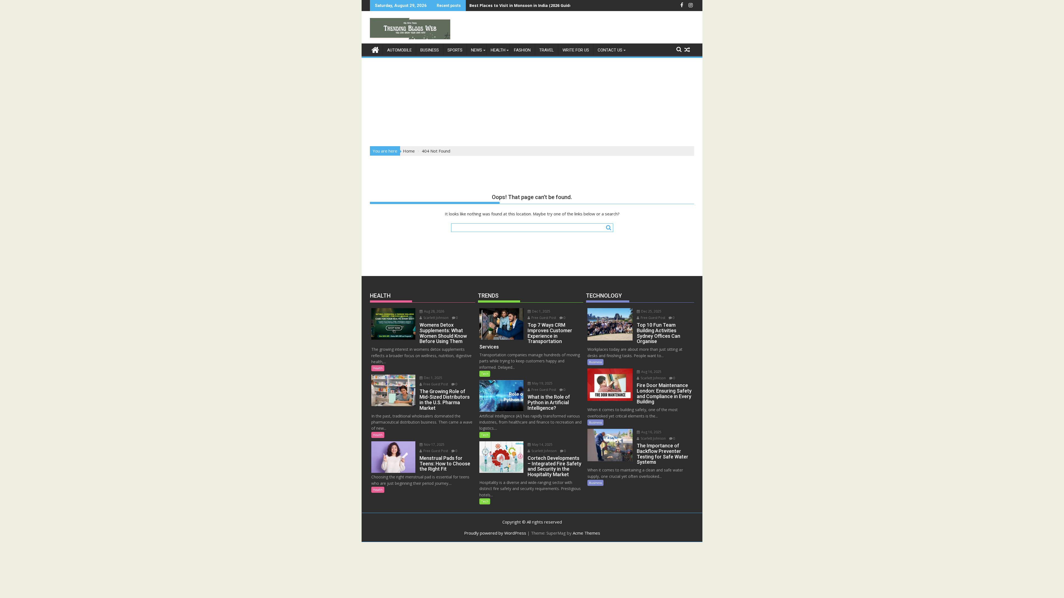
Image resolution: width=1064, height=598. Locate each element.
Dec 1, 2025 (432, 377)
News (476, 50)
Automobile (399, 50)
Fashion (522, 50)
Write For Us (575, 50)
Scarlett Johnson (436, 317)
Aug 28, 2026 (433, 311)
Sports (454, 50)
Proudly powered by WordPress (495, 533)
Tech (484, 374)
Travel (546, 50)
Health (498, 50)
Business (429, 50)
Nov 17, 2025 (433, 444)
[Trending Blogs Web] (375, 49)
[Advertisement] (532, 100)
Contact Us (610, 50)
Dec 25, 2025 (650, 311)
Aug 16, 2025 (650, 371)
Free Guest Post (435, 384)
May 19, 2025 (542, 383)
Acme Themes (586, 533)
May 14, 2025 (542, 444)
